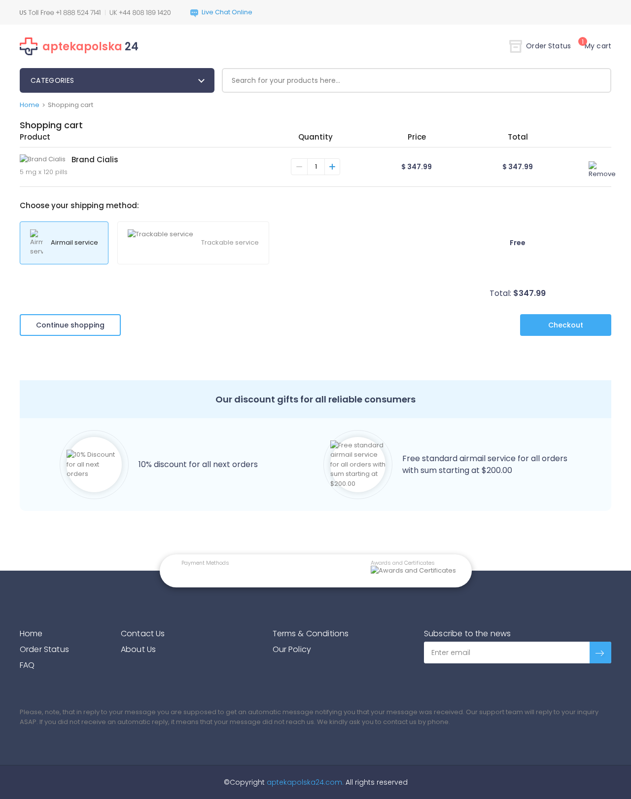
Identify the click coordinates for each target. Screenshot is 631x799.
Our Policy (292, 649)
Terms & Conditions (311, 633)
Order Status (548, 46)
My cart (596, 46)
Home (29, 104)
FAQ (27, 665)
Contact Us (143, 633)
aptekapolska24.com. (304, 782)
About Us (138, 649)
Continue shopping (70, 325)
